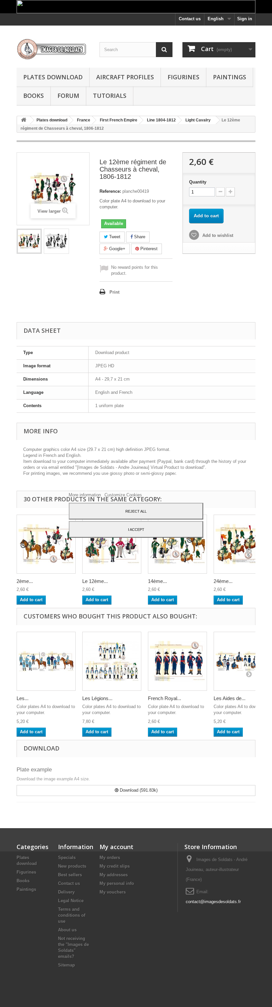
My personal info (117, 883)
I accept (136, 529)
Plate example (34, 769)
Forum (68, 96)
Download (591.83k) (138, 790)
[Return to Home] (23, 120)
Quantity (197, 182)
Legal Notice (71, 900)
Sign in (244, 18)
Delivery (66, 892)
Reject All (136, 511)
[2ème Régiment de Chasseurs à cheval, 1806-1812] (46, 544)
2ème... (25, 581)
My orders (110, 857)
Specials (67, 857)
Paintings (229, 77)
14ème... (157, 581)
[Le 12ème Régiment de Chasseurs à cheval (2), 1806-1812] (111, 544)
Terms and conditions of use (71, 915)
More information (85, 494)
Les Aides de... (229, 698)
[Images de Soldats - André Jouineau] (53, 49)
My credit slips (115, 866)
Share (139, 236)
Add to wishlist (217, 235)
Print (114, 292)
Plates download (53, 77)
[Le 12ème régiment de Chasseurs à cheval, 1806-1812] (29, 241)
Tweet (114, 236)
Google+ (116, 248)
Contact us (190, 18)
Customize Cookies (123, 494)
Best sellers (70, 874)
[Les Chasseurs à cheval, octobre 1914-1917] (46, 661)
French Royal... (164, 698)
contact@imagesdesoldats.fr (213, 901)
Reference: (110, 191)
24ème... (223, 581)
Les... (23, 698)
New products (72, 866)
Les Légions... (97, 698)
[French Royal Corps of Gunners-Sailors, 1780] (177, 661)
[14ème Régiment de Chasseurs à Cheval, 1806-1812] (177, 544)
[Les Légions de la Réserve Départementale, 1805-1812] (111, 661)
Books (33, 96)
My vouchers (113, 892)
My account (116, 847)
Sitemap (66, 965)
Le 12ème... (95, 581)
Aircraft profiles (125, 77)
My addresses (114, 874)
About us (67, 929)
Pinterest (148, 248)
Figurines (183, 77)
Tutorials (109, 96)
